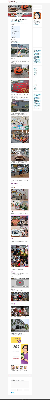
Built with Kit (16, 362)
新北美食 (35, 73)
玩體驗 (34, 86)
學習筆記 (35, 88)
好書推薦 (35, 87)
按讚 (20, 334)
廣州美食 (35, 72)
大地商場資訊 (13, 28)
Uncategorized (35, 68)
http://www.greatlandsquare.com (16, 42)
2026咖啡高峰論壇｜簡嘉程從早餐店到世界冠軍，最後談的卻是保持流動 (37, 51)
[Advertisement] (37, 37)
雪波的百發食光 (11, 1)
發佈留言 (21, 21)
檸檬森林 (14, 33)
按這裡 (14, 187)
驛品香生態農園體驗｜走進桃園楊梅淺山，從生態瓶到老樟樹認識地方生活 (37, 54)
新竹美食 (35, 74)
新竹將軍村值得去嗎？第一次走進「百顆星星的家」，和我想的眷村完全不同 (37, 62)
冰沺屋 (13, 32)
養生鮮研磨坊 (14, 36)
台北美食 (35, 70)
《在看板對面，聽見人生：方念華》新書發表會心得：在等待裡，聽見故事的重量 (37, 57)
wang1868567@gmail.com (36, 24)
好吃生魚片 (16, 21)
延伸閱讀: (14, 37)
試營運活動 (13, 29)
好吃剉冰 (14, 21)
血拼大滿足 (13, 34)
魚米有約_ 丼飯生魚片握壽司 (16, 31)
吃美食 (12, 21)
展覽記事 (35, 89)
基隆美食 (35, 71)
